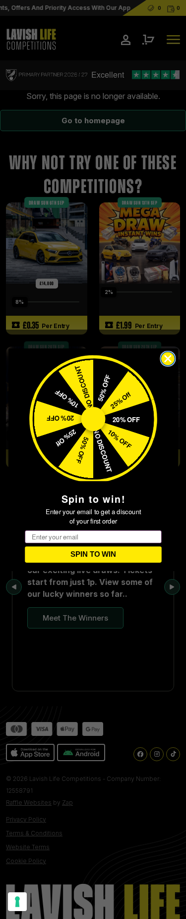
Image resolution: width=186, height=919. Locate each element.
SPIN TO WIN (93, 554)
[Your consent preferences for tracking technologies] (17, 901)
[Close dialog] (168, 358)
